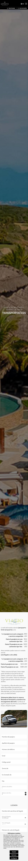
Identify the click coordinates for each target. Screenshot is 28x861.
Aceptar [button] (14, 851)
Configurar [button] (14, 858)
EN (23, 4)
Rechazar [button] (14, 855)
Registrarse (11, 8)
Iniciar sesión (23, 8)
